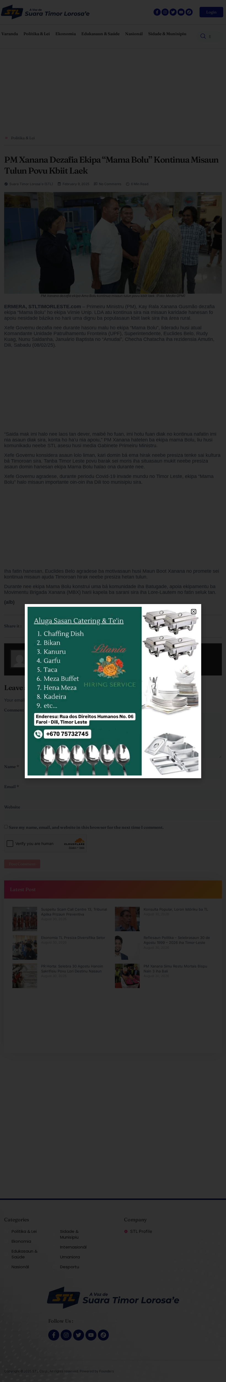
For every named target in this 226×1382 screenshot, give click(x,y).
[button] (194, 612)
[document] (113, 691)
